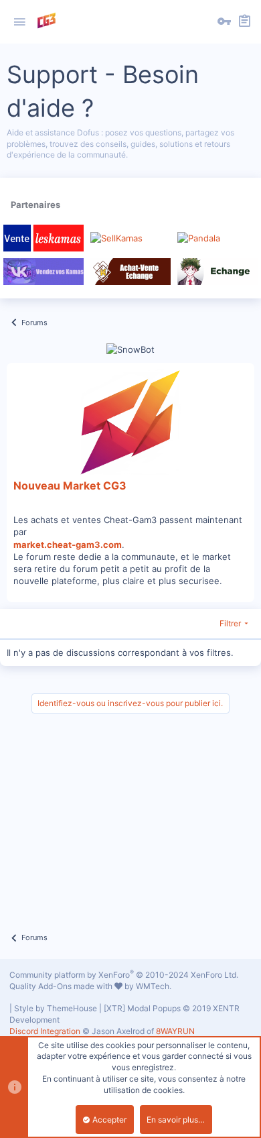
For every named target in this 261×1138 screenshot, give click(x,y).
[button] (19, 22)
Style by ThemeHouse (55, 1008)
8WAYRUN (175, 1031)
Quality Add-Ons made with (61, 986)
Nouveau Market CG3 (69, 485)
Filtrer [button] (230, 623)
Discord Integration (44, 1031)
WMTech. (153, 986)
